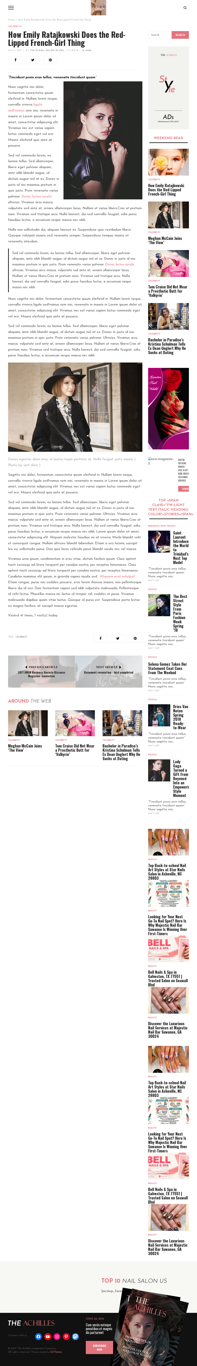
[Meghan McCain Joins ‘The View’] (28, 723)
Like (74, 51)
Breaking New (157, 526)
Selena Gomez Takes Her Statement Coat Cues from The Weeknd (167, 668)
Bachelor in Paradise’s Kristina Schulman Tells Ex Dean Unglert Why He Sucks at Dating (121, 752)
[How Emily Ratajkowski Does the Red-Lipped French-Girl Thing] (168, 162)
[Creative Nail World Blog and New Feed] (168, 87)
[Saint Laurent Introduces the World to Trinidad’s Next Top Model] (159, 542)
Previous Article (43, 667)
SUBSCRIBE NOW (99, 1347)
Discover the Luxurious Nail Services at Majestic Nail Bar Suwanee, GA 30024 (168, 1030)
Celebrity (15, 27)
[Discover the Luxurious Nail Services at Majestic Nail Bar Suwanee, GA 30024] (168, 1000)
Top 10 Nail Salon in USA (47, 51)
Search (180, 35)
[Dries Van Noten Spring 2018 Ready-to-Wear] (159, 715)
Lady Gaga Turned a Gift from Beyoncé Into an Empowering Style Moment (182, 778)
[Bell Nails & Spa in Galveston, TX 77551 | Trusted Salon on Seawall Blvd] (168, 949)
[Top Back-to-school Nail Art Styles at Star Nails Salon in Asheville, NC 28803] (168, 842)
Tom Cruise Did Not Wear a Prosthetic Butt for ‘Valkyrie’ (74, 750)
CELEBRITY (21, 637)
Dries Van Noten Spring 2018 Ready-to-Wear (180, 717)
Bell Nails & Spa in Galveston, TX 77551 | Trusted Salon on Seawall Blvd (168, 978)
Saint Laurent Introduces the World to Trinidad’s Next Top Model (181, 547)
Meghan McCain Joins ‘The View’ (25, 748)
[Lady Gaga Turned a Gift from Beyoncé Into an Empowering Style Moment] (159, 770)
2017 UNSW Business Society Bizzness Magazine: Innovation (41, 674)
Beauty (152, 860)
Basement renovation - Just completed (108, 672)
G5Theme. (56, 1352)
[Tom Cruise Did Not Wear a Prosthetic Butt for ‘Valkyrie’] (75, 723)
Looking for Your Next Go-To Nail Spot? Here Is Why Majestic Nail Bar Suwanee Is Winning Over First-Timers (167, 925)
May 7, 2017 (15, 51)
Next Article (107, 667)
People (171, 526)
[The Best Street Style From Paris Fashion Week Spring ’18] (159, 605)
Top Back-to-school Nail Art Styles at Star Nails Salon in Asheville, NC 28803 (167, 871)
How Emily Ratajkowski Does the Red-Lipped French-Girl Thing (166, 190)
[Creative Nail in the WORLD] (168, 408)
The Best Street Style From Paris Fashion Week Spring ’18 (180, 613)
